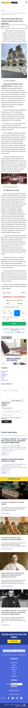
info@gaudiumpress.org (14, 690)
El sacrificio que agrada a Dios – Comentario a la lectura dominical (11, 539)
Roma (2, 378)
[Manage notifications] (24, 704)
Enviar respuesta (15, 400)
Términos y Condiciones (21, 705)
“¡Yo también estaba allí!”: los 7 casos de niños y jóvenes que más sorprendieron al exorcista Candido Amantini (14, 441)
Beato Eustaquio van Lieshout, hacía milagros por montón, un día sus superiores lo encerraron (12, 575)
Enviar (6, 421)
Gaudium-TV (4, 375)
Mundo (3, 11)
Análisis (3, 372)
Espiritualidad (4, 374)
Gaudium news (4, 13)
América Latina (4, 371)
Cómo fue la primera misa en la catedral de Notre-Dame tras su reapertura (12, 21)
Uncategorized (4, 380)
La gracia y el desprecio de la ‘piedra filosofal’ (12, 503)
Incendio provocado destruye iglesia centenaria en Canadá (12, 460)
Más (4, 454)
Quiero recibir (14, 641)
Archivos (7, 684)
